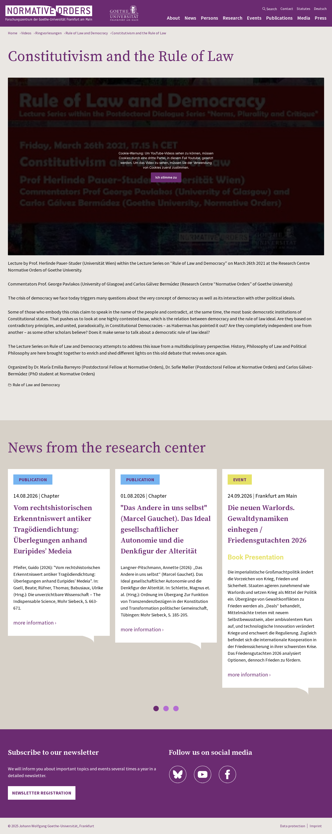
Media (303, 18)
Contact (287, 8)
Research (232, 18)
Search (272, 9)
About (173, 18)
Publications (279, 18)
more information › (34, 622)
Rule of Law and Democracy (36, 384)
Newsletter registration (41, 793)
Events (254, 18)
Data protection (292, 826)
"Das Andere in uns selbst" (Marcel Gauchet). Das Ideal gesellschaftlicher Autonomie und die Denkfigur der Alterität (166, 530)
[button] (156, 708)
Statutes (303, 8)
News (190, 18)
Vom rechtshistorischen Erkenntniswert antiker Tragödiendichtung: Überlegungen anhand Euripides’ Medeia (52, 530)
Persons (209, 18)
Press (321, 18)
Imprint (316, 826)
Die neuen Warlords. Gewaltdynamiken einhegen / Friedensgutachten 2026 (267, 524)
